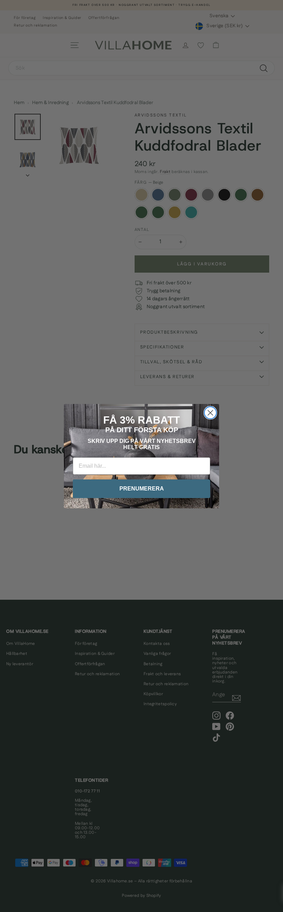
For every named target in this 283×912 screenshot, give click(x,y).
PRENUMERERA (141, 489)
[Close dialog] (210, 413)
